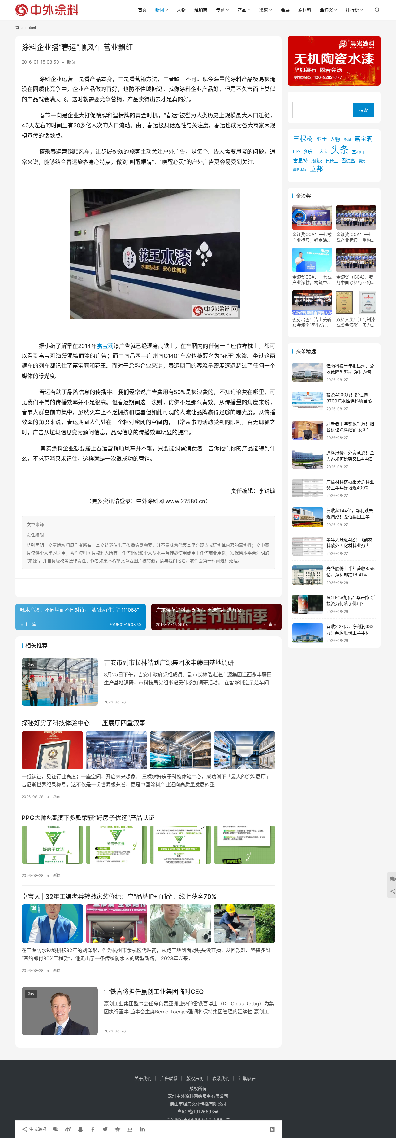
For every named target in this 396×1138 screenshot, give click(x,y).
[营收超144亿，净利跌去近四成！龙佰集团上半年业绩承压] (307, 517)
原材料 (304, 9)
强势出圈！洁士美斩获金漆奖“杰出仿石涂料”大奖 (311, 322)
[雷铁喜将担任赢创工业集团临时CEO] (60, 1011)
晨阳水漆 (300, 170)
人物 (181, 9)
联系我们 (221, 1078)
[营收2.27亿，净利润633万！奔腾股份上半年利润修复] (307, 633)
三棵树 (303, 138)
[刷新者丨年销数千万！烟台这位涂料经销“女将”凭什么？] (307, 430)
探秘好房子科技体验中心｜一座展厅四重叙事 (83, 723)
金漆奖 (326, 9)
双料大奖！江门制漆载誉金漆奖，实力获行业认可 (355, 322)
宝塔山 (358, 151)
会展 (285, 9)
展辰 (316, 160)
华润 (347, 140)
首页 (142, 9)
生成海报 (37, 1129)
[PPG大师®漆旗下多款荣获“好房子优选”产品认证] (148, 845)
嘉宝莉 (105, 346)
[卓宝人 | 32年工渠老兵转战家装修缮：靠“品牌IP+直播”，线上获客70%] (148, 923)
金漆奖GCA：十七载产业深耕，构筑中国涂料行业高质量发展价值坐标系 (312, 279)
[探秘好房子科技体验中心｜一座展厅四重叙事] (148, 750)
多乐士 (310, 151)
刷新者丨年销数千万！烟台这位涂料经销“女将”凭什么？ (350, 429)
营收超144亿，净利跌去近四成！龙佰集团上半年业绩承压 (350, 516)
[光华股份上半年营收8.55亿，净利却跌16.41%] (307, 575)
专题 (220, 9)
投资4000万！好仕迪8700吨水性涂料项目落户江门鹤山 (349, 400)
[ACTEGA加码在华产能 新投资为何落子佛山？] (307, 604)
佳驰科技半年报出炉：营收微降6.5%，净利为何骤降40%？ (351, 371)
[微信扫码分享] (55, 1129)
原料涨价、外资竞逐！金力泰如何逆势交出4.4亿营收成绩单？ (350, 458)
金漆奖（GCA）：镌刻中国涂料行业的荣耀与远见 (355, 279)
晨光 (362, 161)
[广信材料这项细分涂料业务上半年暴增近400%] (307, 488)
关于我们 (143, 1078)
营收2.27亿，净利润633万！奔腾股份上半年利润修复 (350, 632)
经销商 (200, 9)
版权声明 (195, 1078)
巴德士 (332, 160)
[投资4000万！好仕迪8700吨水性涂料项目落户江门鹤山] (307, 401)
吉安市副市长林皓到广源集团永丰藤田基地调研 (169, 662)
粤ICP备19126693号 (198, 1111)
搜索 (363, 110)
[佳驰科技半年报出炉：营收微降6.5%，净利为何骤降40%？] (307, 372)
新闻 (159, 9)
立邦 (316, 169)
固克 (296, 151)
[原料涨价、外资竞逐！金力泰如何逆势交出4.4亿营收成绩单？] (307, 459)
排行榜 (352, 9)
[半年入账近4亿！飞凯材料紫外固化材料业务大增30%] (307, 546)
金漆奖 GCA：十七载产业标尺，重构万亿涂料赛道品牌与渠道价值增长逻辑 (355, 237)
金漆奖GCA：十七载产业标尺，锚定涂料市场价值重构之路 (312, 237)
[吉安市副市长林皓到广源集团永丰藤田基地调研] (60, 682)
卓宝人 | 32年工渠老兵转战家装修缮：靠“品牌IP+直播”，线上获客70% (119, 896)
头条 (340, 149)
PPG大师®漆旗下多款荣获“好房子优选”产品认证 (88, 818)
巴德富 (348, 161)
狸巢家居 (247, 1078)
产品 (242, 9)
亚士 (322, 139)
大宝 (323, 151)
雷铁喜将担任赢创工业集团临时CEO (154, 991)
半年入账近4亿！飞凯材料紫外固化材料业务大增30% (350, 545)
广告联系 (169, 1078)
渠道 (263, 9)
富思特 (300, 160)
